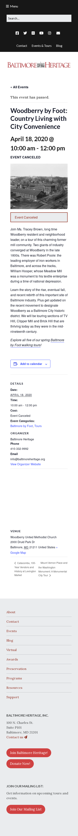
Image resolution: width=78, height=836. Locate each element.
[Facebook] (18, 33)
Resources (14, 688)
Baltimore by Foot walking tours (37, 342)
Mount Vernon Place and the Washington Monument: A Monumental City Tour (52, 569)
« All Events (19, 87)
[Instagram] (49, 33)
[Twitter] (25, 33)
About (10, 612)
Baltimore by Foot (21, 426)
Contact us (15, 737)
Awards (12, 659)
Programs (14, 678)
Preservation (16, 669)
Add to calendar (31, 364)
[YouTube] (41, 33)
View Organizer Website (25, 464)
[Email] (58, 33)
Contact (12, 621)
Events (11, 631)
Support (12, 697)
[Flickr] (33, 33)
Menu (14, 6)
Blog (9, 640)
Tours (38, 426)
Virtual (11, 650)
